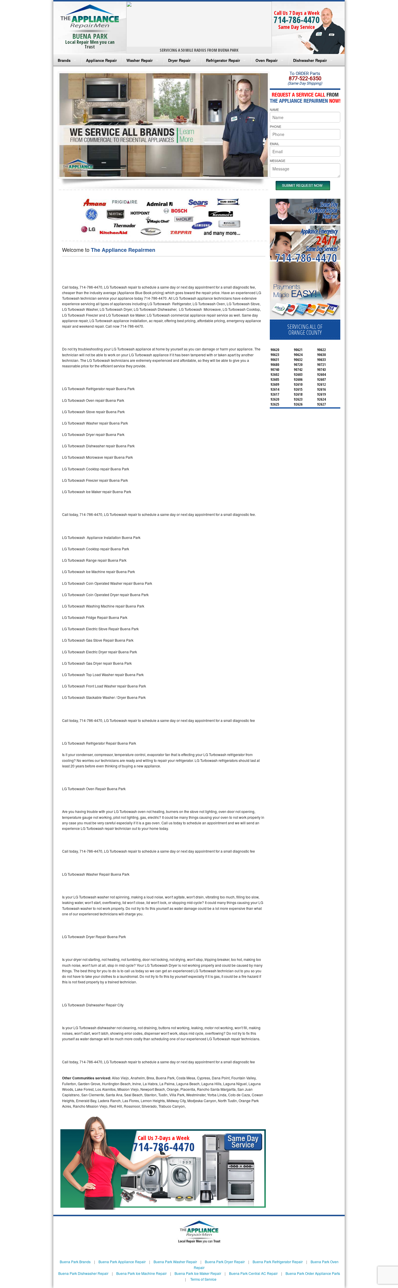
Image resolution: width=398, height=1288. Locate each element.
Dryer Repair (179, 60)
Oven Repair (267, 60)
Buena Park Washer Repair (175, 1261)
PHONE (275, 126)
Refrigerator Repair (223, 60)
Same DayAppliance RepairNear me (322, 210)
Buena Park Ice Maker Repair (198, 1273)
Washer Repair (139, 60)
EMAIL (274, 143)
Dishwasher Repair (310, 60)
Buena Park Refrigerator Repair (278, 1261)
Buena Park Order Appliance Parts (313, 1273)
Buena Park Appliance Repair (122, 1261)
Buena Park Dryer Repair (225, 1261)
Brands (64, 60)
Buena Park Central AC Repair (253, 1273)
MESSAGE (277, 160)
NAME (274, 109)
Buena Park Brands (75, 1261)
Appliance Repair (101, 60)
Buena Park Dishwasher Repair (83, 1273)
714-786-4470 (297, 20)
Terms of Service (203, 1279)
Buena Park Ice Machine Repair (141, 1273)
